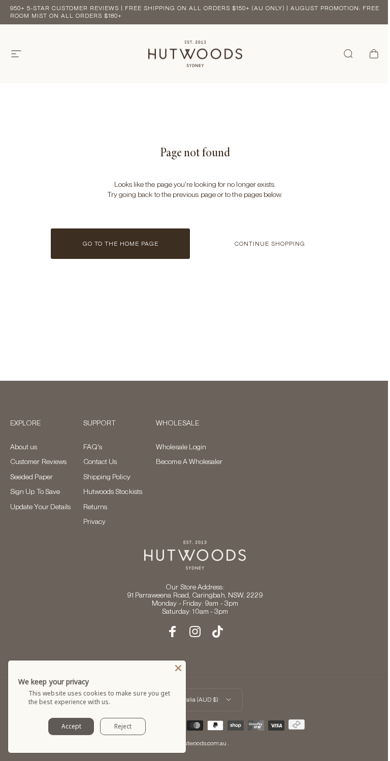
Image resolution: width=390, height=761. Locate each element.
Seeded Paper (31, 477)
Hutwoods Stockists (112, 491)
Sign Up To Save (35, 491)
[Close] (178, 668)
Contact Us (100, 461)
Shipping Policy (107, 477)
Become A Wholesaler (189, 461)
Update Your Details (40, 507)
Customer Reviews (38, 461)
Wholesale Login (181, 447)
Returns (95, 507)
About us (24, 447)
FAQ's (92, 447)
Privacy (94, 521)
